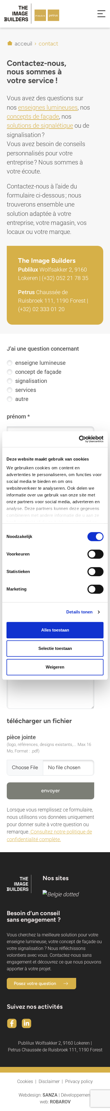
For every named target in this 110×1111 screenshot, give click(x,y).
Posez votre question (35, 983)
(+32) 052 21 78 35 (65, 278)
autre (21, 399)
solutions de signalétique (40, 125)
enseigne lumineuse (40, 362)
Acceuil (23, 43)
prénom (16, 416)
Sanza (50, 1095)
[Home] (27, 13)
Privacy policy (79, 1081)
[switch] (95, 554)
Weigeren (55, 667)
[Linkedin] (26, 1023)
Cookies (25, 1081)
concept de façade (38, 371)
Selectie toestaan (55, 648)
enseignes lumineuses (48, 107)
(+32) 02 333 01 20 (41, 309)
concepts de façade (33, 116)
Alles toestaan (55, 630)
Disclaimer (49, 1081)
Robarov (60, 1102)
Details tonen (79, 611)
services (25, 390)
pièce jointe (21, 737)
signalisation (31, 380)
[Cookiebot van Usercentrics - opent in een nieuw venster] (79, 439)
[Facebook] (12, 1023)
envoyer (50, 790)
